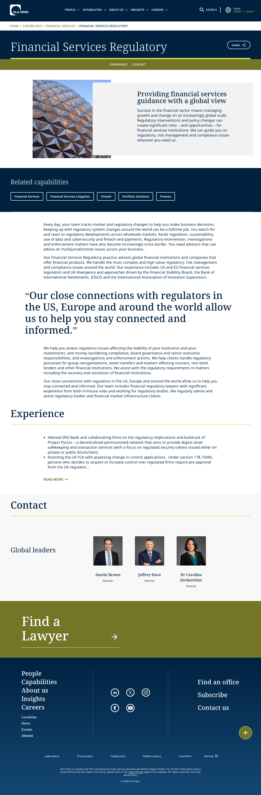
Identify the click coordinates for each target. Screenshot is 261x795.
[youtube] (130, 708)
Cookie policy (117, 756)
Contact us (213, 707)
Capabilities (92, 10)
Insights (137, 10)
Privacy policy (85, 756)
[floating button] (245, 732)
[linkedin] (115, 692)
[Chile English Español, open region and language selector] (228, 9)
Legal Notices (135, 771)
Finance (165, 196)
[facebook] (115, 708)
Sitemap (209, 756)
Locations (29, 717)
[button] (230, 46)
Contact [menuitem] (139, 64)
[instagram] (146, 692)
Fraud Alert (185, 756)
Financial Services (60, 26)
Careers (157, 10)
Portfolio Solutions (135, 196)
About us (116, 10)
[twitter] (130, 692)
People (70, 10)
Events (26, 729)
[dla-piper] (20, 10)
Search (211, 10)
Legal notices (51, 756)
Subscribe (212, 694)
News (25, 723)
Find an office (218, 682)
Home (14, 26)
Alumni (27, 735)
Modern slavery (152, 756)
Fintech (106, 196)
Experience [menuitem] (119, 64)
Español (250, 11)
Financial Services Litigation (70, 196)
